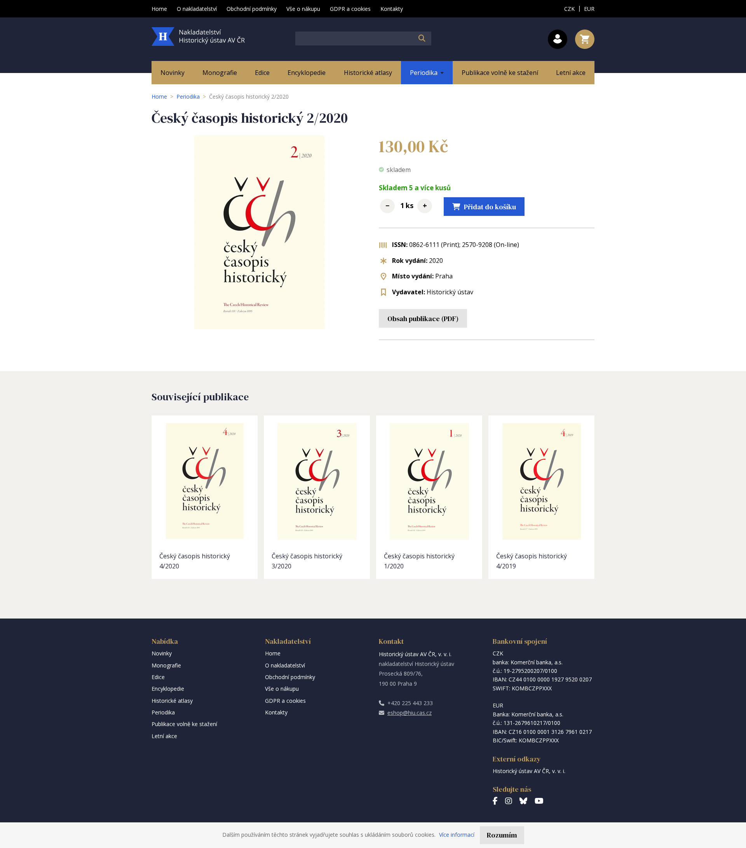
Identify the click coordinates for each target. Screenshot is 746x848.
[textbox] (363, 38)
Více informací (456, 834)
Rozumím (502, 835)
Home (159, 96)
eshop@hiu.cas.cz (409, 712)
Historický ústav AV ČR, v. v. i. (529, 771)
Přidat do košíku (490, 207)
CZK (569, 8)
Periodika (188, 96)
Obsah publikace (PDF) (422, 318)
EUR (589, 8)
